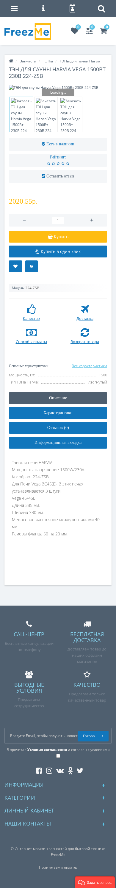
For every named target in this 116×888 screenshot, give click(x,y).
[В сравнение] (31, 266)
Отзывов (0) (58, 427)
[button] (95, 882)
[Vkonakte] (58, 769)
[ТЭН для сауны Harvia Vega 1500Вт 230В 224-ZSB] (58, 87)
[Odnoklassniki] (69, 769)
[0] (75, 32)
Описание (58, 398)
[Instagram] (47, 769)
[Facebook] (37, 769)
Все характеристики (89, 365)
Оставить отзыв (60, 176)
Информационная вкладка (58, 442)
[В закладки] (15, 266)
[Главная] (11, 61)
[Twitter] (78, 769)
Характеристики (58, 413)
